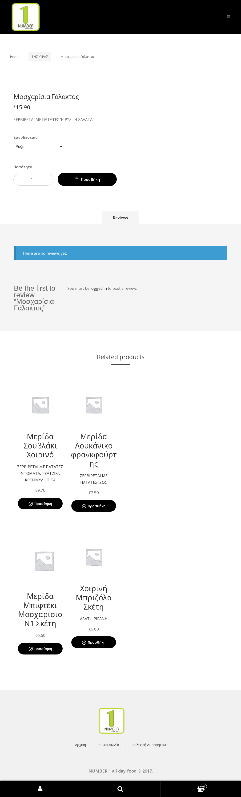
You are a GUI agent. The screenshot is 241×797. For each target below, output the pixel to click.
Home (14, 56)
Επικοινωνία (108, 744)
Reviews (120, 217)
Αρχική (80, 744)
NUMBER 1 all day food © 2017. (120, 771)
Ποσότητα (22, 167)
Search (120, 789)
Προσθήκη (90, 179)
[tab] (120, 217)
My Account (40, 789)
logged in (98, 288)
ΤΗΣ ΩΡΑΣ (40, 56)
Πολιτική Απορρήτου (149, 744)
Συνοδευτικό (25, 137)
